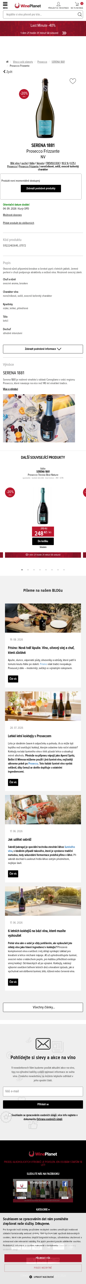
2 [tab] (28, 570)
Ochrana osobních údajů (49, 1119)
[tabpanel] (43, 512)
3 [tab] (34, 570)
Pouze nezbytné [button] (43, 1268)
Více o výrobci (10, 389)
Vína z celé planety (23, 61)
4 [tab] (40, 570)
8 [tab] (64, 570)
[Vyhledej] (80, 14)
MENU (5, 8)
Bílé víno (15, 163)
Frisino (43, 664)
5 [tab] (46, 570)
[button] (43, 1276)
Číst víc (13, 678)
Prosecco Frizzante (29, 166)
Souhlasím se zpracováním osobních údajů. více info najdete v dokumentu (44, 1117)
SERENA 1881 (58, 61)
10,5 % (65, 163)
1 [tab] (22, 570)
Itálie (32, 163)
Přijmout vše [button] (43, 1258)
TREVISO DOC (53, 163)
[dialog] (43, 1248)
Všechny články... (43, 1007)
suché (24, 163)
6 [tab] (52, 570)
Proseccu (33, 763)
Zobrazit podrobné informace (40, 349)
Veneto (40, 163)
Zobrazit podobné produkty (40, 188)
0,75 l (73, 163)
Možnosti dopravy (12, 215)
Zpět (9, 72)
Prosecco (42, 61)
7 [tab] (58, 570)
